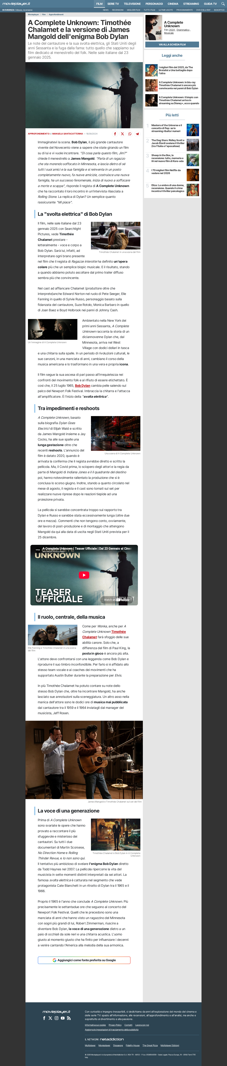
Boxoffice (219, 10)
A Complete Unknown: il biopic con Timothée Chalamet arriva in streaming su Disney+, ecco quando (179, 100)
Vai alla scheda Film (172, 44)
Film (99, 3)
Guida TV (210, 3)
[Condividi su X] (122, 134)
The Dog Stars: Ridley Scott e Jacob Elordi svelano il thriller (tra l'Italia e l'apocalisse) (168, 143)
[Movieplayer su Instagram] (56, 1018)
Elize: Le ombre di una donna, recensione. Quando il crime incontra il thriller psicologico (167, 188)
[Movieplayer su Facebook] (44, 1018)
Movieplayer (33, 14)
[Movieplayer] (56, 1011)
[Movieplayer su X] (50, 1018)
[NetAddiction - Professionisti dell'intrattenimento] (112, 1039)
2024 (172, 29)
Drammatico (183, 29)
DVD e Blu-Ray (203, 10)
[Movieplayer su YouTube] (63, 1018)
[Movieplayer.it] (16, 4)
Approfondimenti (56, 14)
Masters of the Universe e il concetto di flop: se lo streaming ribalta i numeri (166, 128)
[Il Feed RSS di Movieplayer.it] (69, 1018)
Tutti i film (149, 10)
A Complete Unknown (173, 24)
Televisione (132, 3)
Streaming (191, 3)
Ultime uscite (166, 10)
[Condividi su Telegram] (137, 134)
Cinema (173, 3)
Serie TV (113, 3)
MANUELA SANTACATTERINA (67, 133)
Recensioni (117, 10)
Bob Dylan (82, 385)
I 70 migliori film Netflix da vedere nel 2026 (166, 172)
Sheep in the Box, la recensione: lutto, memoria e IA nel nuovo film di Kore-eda (167, 158)
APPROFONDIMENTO (38, 133)
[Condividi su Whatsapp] (130, 134)
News (106, 10)
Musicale (169, 32)
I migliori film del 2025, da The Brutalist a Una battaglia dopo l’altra (176, 70)
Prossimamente (185, 10)
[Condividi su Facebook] (115, 134)
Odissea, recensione (23, 10)
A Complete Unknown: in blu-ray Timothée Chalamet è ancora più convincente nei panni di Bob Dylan (178, 85)
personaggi (154, 3)
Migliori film (133, 10)
